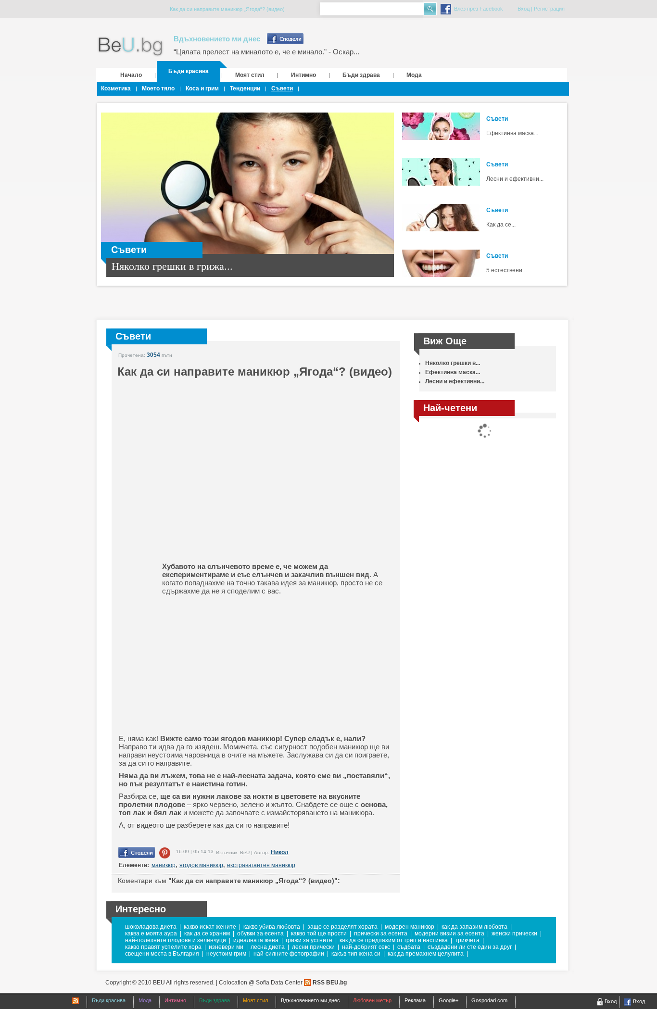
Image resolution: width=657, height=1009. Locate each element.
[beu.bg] (130, 47)
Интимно (303, 75)
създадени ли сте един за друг (470, 947)
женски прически (514, 933)
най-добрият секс (366, 947)
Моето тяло (158, 88)
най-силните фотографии (288, 953)
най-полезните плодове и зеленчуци (175, 940)
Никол (280, 852)
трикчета (467, 940)
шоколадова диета (151, 926)
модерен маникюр (409, 926)
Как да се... (501, 224)
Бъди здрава (361, 75)
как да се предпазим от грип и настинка (394, 940)
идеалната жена (255, 940)
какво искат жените (210, 926)
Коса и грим (202, 88)
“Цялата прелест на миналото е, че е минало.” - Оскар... (266, 52)
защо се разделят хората (342, 926)
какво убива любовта (271, 926)
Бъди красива (188, 71)
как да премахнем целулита (426, 953)
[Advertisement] (193, 665)
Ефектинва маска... (512, 133)
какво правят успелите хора (163, 947)
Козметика (116, 88)
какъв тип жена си (355, 953)
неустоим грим (226, 953)
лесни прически (313, 947)
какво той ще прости (319, 933)
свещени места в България (162, 953)
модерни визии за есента (449, 933)
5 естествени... (506, 270)
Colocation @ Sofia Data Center (261, 982)
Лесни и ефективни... (514, 179)
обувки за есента (260, 933)
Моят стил (250, 75)
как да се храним (207, 933)
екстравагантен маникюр (261, 865)
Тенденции (245, 88)
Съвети (282, 88)
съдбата (408, 947)
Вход (524, 9)
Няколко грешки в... (452, 363)
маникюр (164, 865)
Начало (131, 75)
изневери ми (226, 947)
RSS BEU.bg (330, 982)
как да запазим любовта (474, 926)
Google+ (448, 1000)
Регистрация (549, 9)
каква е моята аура (151, 933)
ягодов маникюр (201, 865)
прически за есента (380, 933)
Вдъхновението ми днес (217, 39)
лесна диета (268, 947)
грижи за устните (309, 940)
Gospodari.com (489, 1000)
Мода (414, 75)
